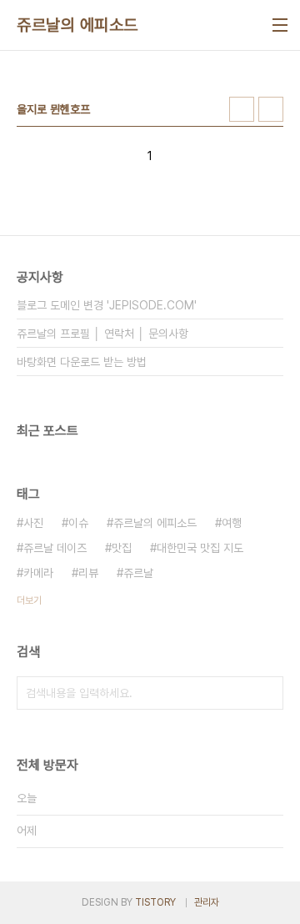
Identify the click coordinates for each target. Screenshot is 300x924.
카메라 (38, 573)
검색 (266, 693)
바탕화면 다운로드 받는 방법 (82, 362)
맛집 (122, 548)
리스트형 (270, 109)
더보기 (29, 600)
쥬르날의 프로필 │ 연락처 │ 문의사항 (102, 333)
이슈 (78, 523)
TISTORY (155, 902)
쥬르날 (138, 573)
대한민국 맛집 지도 (200, 548)
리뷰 (88, 573)
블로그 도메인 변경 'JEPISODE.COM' (107, 305)
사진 (33, 523)
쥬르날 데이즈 (55, 548)
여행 (232, 523)
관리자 (206, 902)
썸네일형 (241, 109)
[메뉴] (280, 25)
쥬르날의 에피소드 (77, 25)
